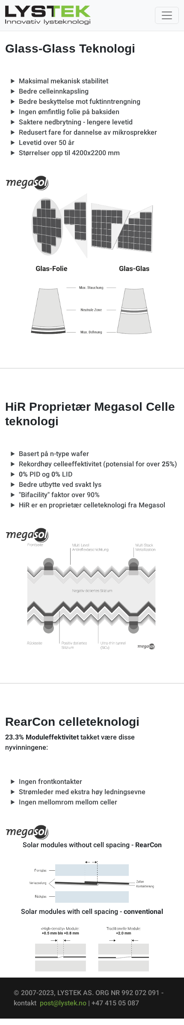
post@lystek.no (63, 1003)
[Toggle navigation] (167, 15)
